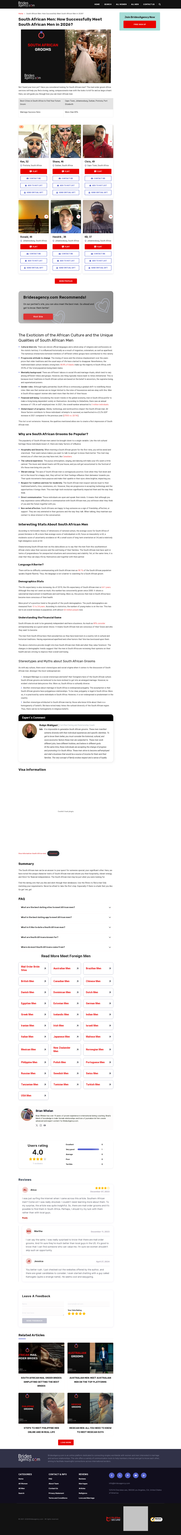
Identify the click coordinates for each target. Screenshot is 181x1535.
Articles (82, 1488)
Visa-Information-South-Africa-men (32, 853)
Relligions (83, 1493)
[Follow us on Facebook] (112, 1475)
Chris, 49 (90, 161)
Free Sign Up (140, 24)
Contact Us (149, 4)
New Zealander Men (61, 1049)
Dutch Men (92, 992)
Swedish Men (60, 1073)
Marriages (83, 1484)
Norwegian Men (95, 1049)
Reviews (82, 1479)
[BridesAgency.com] (26, 4)
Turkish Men (93, 1084)
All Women (121, 4)
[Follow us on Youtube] (136, 1475)
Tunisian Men (60, 1084)
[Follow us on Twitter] (120, 1475)
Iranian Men (27, 1025)
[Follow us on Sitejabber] (144, 1475)
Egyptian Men (28, 1003)
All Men (135, 4)
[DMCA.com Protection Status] (135, 1519)
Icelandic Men (61, 1014)
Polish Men (59, 1062)
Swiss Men (92, 1073)
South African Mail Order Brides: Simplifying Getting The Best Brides (41, 1382)
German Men (93, 1003)
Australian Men (61, 968)
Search (107, 4)
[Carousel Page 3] (70, 156)
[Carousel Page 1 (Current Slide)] (32, 156)
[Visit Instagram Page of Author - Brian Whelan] (41, 1125)
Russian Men (28, 1073)
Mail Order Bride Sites (30, 968)
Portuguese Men (95, 1062)
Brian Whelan (44, 1111)
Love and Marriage (86, 1498)
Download (53, 853)
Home (97, 4)
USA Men (26, 1095)
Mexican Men (28, 1049)
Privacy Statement (56, 1493)
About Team (54, 1484)
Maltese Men (93, 1036)
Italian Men (27, 1036)
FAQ (50, 1479)
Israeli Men (92, 1025)
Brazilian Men (93, 968)
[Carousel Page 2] (36, 156)
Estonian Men (61, 1003)
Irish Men (58, 1025)
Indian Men (92, 1014)
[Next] (46, 141)
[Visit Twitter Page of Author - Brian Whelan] (37, 1125)
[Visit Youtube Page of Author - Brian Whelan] (45, 1125)
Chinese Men (93, 981)
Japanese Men (61, 1036)
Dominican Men (62, 992)
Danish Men (27, 992)
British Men (27, 981)
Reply (25, 1218)
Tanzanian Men (29, 1084)
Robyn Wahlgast (48, 725)
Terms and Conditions (58, 1498)
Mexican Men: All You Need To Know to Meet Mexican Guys (90, 1430)
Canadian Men (61, 981)
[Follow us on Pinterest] (128, 1475)
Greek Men (27, 1014)
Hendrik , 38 (59, 236)
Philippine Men (29, 1062)
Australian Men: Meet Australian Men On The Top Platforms (90, 1380)
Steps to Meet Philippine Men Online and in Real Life (41, 1430)
